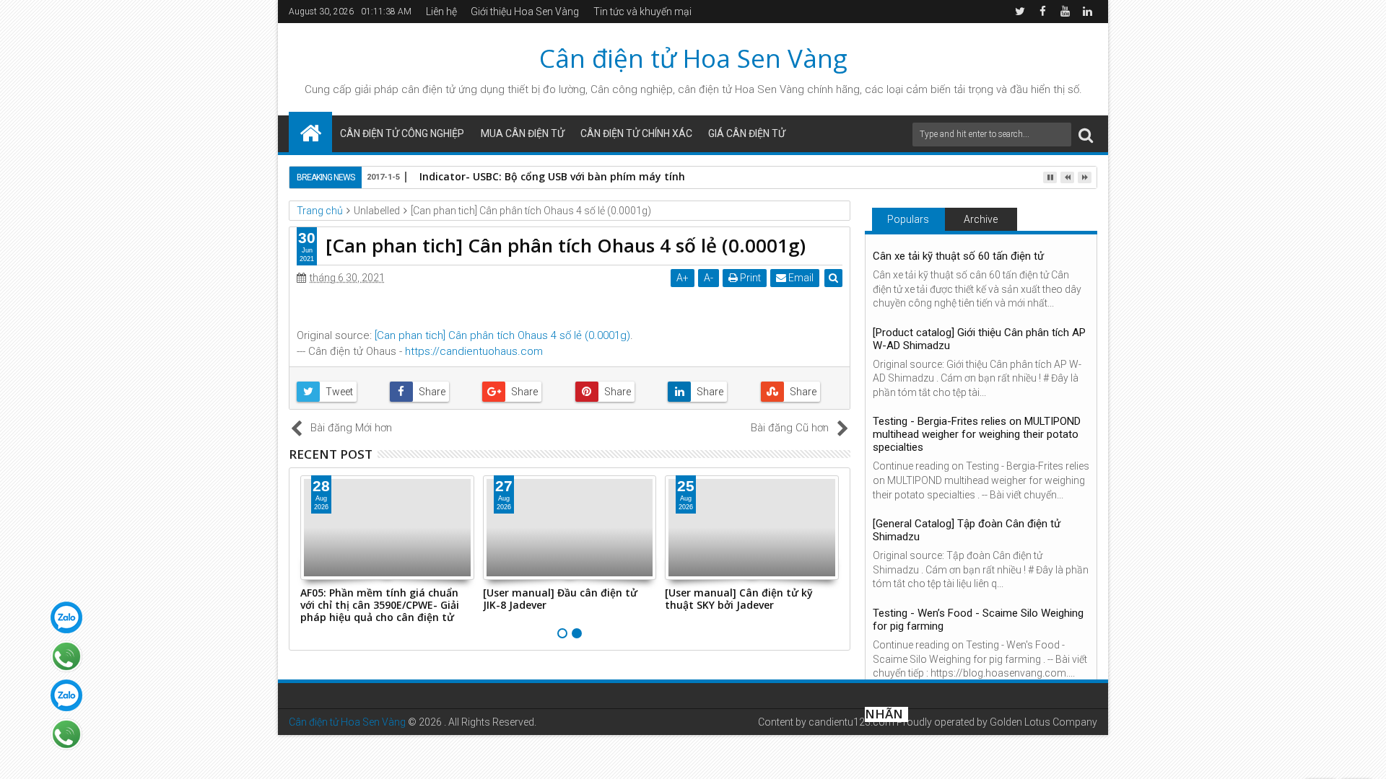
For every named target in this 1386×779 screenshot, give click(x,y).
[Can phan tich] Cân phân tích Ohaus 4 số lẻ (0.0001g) (502, 335)
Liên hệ (441, 11)
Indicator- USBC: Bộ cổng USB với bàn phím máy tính (552, 176)
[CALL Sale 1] (66, 656)
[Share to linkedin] (708, 392)
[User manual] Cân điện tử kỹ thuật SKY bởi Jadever (739, 599)
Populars (908, 219)
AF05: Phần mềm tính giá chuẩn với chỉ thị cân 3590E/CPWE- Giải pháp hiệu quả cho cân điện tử (379, 605)
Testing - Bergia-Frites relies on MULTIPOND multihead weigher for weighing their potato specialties (977, 434)
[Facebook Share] (430, 392)
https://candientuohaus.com (474, 351)
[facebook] (1042, 11)
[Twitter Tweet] (337, 392)
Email (800, 277)
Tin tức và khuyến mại (642, 11)
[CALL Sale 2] (66, 734)
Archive (981, 219)
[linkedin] (1087, 11)
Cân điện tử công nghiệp (402, 133)
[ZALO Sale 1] (66, 617)
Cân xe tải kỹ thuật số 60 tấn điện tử (958, 256)
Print (749, 277)
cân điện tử (428, 89)
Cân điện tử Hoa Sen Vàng (693, 58)
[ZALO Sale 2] (66, 695)
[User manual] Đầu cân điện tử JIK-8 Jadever (560, 599)
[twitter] (1020, 11)
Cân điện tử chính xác (636, 133)
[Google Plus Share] (523, 392)
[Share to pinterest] (616, 392)
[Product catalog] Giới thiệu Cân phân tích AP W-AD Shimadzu (979, 339)
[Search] (1085, 134)
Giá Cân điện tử (746, 133)
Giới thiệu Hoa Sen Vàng (525, 11)
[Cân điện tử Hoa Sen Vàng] (310, 132)
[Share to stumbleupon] (801, 392)
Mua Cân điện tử (523, 133)
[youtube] (1065, 11)
